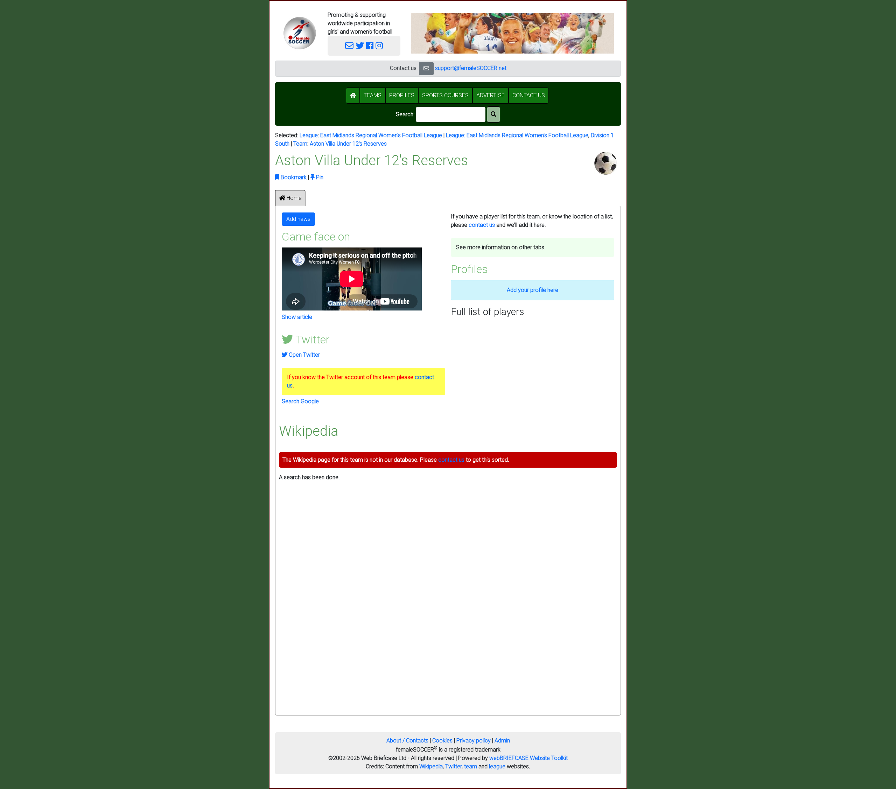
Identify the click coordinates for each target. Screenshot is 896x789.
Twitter (453, 766)
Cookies (442, 740)
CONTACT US (528, 95)
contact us (482, 225)
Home (293, 198)
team (470, 766)
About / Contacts (407, 740)
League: (456, 135)
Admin (502, 740)
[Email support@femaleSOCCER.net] (349, 46)
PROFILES (401, 95)
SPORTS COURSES (445, 95)
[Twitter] (360, 46)
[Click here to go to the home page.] (300, 33)
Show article (297, 317)
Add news (298, 219)
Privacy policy (473, 740)
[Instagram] (379, 46)
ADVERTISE (490, 95)
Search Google (300, 401)
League (309, 135)
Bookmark (293, 177)
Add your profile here (532, 290)
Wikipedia (431, 766)
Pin (319, 177)
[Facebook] (369, 46)
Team (300, 143)
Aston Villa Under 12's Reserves (348, 143)
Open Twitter (303, 354)
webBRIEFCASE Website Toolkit (528, 758)
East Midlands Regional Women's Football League (381, 135)
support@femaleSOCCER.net (470, 68)
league (497, 766)
